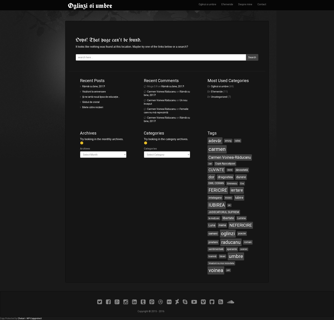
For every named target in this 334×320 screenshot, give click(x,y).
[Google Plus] (119, 302)
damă (230, 170)
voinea (216, 270)
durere (241, 177)
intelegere (215, 197)
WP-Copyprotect (34, 318)
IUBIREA (217, 205)
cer (210, 163)
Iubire (239, 198)
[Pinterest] (153, 302)
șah (228, 270)
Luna (212, 225)
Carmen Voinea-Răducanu (230, 157)
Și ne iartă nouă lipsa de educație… (101, 96)
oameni (213, 233)
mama (222, 225)
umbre (236, 256)
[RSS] (222, 302)
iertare (237, 190)
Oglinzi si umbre (90, 5)
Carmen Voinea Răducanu (161, 91)
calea (237, 140)
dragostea (225, 177)
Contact (261, 4)
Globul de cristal (91, 102)
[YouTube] (196, 302)
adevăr (215, 140)
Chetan (21, 318)
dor (211, 177)
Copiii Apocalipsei (225, 163)
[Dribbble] (162, 302)
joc (229, 205)
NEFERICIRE (240, 225)
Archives (85, 148)
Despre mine (245, 4)
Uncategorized (219, 96)
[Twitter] (101, 302)
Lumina (241, 218)
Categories (150, 148)
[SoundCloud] (232, 302)
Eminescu (232, 183)
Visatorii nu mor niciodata (221, 263)
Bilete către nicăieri (92, 107)
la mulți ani (214, 218)
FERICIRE (218, 190)
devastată (242, 170)
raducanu (231, 242)
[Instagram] (127, 302)
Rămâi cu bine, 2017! (93, 86)
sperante (232, 249)
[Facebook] (110, 302)
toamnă (212, 256)
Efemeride (227, 4)
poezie (242, 233)
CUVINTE (216, 170)
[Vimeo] (205, 302)
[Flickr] (171, 302)
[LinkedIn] (136, 302)
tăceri (222, 256)
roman (248, 242)
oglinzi (228, 233)
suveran (243, 249)
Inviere (228, 197)
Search (252, 57)
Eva (242, 183)
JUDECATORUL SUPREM (224, 212)
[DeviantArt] (179, 302)
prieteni (213, 242)
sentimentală (216, 249)
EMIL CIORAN (216, 183)
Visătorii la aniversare (94, 91)
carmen (217, 149)
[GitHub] (214, 302)
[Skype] (187, 302)
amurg (228, 140)
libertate (228, 218)
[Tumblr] (145, 302)
